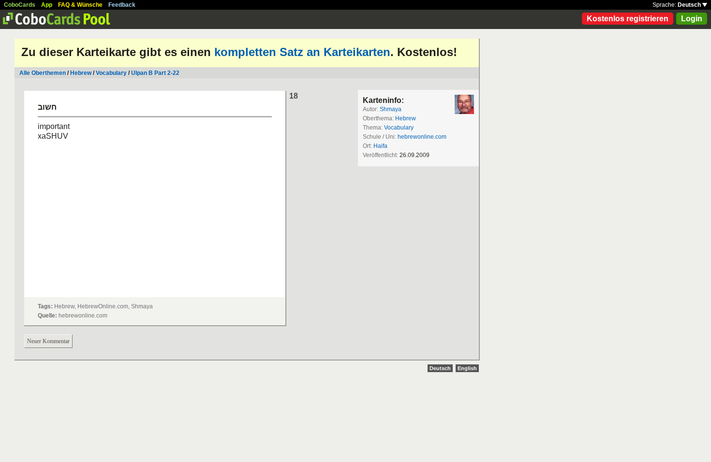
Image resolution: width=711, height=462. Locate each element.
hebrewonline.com (422, 136)
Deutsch (690, 4)
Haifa (380, 146)
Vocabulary (111, 73)
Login (691, 18)
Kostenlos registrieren (627, 18)
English (467, 368)
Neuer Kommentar (48, 341)
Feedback (121, 4)
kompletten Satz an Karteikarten (302, 51)
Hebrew (80, 73)
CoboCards (19, 4)
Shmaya (390, 109)
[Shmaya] (464, 104)
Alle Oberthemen (42, 73)
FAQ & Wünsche (80, 4)
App (46, 4)
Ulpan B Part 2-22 (155, 73)
